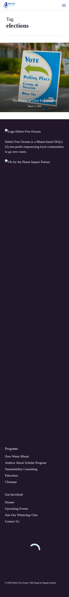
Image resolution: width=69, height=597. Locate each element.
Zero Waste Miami (17, 456)
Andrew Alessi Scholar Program (25, 462)
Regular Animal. (49, 583)
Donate (9, 502)
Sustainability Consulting (21, 469)
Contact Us (12, 521)
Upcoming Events (16, 508)
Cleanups (11, 482)
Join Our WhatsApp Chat (21, 515)
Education (11, 475)
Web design (34, 583)
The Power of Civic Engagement (34, 100)
